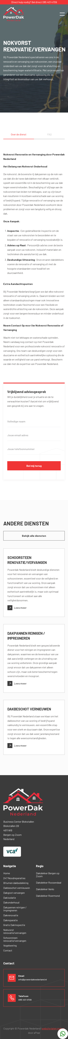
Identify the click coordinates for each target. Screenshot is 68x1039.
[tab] (18, 136)
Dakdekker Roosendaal (48, 882)
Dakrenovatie (10, 915)
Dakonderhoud (11, 902)
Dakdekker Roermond (48, 895)
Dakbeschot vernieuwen (16, 887)
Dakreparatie (10, 920)
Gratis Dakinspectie (14, 925)
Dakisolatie (9, 897)
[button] (62, 14)
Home (6, 873)
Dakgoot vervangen (14, 892)
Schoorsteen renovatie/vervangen (14, 939)
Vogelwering (10, 945)
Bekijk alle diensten (34, 535)
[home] (13, 14)
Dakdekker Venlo (45, 889)
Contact (7, 950)
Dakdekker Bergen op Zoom (47, 875)
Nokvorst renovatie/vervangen (14, 931)
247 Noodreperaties (14, 878)
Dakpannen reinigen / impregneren (14, 909)
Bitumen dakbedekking (15, 882)
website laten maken (53, 1028)
